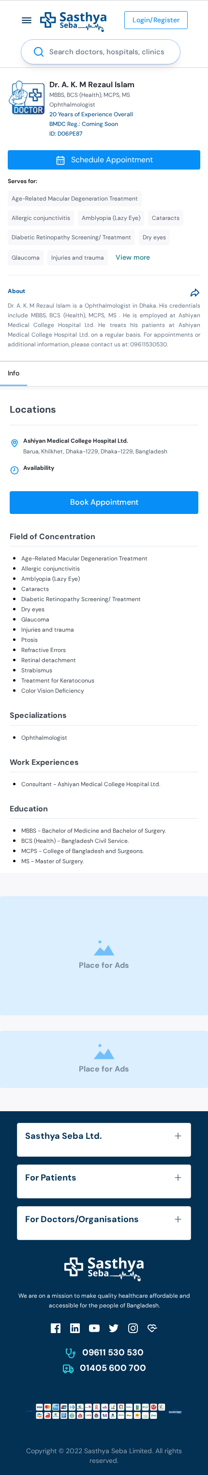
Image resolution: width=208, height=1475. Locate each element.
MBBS (56, 95)
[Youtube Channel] (94, 1328)
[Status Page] (152, 1328)
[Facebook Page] (55, 1328)
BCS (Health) (84, 95)
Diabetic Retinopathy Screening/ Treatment (81, 599)
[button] (27, 20)
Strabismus (36, 670)
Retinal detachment (48, 660)
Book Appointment (104, 502)
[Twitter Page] (113, 1328)
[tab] (13, 373)
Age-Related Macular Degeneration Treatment (84, 558)
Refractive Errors (43, 650)
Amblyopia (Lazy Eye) (50, 579)
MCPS (111, 95)
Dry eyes (33, 609)
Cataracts (35, 589)
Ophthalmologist (44, 738)
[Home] (73, 21)
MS (126, 95)
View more (133, 257)
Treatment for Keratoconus (57, 680)
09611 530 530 (113, 1352)
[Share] (195, 292)
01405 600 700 (113, 1368)
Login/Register (156, 20)
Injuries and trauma (47, 630)
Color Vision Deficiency (52, 691)
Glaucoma (35, 619)
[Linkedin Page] (75, 1328)
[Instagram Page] (133, 1328)
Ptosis (29, 640)
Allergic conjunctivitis (50, 569)
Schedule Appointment (112, 160)
